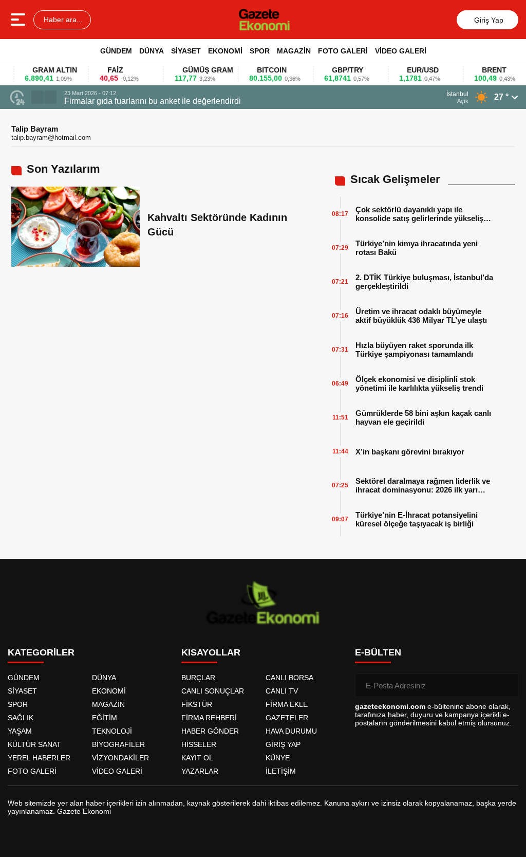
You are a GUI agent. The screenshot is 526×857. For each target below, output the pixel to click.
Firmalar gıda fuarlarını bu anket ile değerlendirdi (152, 101)
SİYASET (186, 51)
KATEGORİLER (41, 652)
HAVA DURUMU (291, 731)
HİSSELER (198, 744)
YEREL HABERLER (39, 758)
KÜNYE (278, 758)
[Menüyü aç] (19, 19)
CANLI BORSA (289, 677)
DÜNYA (151, 51)
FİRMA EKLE (287, 704)
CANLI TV (282, 691)
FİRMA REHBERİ (209, 718)
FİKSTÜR (196, 704)
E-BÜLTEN (378, 652)
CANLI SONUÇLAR (212, 691)
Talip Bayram (34, 128)
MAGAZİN (294, 51)
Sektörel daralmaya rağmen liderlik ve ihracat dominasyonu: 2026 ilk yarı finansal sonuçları (422, 485)
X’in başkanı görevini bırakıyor (409, 451)
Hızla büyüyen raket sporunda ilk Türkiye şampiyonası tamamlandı (414, 349)
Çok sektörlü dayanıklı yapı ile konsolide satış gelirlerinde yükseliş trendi (419, 214)
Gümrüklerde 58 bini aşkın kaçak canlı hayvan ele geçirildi (423, 417)
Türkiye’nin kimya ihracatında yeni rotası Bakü (416, 248)
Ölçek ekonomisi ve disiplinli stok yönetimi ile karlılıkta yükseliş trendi (419, 383)
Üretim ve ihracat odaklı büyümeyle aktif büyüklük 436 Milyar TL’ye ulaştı (421, 315)
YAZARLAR (199, 771)
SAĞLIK (20, 718)
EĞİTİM (104, 718)
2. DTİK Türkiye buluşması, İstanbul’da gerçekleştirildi (424, 281)
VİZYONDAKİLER (120, 758)
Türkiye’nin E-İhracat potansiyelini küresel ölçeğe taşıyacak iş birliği (416, 519)
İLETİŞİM (281, 771)
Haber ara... (62, 19)
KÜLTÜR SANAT (34, 744)
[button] (37, 97)
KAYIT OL (197, 758)
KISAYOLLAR (210, 652)
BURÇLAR (198, 677)
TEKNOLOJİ (112, 731)
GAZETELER (287, 718)
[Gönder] (506, 685)
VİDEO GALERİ (400, 51)
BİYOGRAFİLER (118, 744)
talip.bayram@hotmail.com (51, 137)
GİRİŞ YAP (283, 744)
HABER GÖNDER (210, 731)
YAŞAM (20, 731)
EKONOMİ (225, 51)
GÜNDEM (116, 51)
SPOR (260, 51)
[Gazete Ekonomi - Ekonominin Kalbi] (264, 19)
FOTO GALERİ (343, 51)
